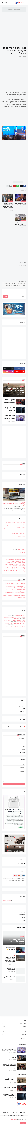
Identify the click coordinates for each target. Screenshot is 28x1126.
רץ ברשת (14, 1034)
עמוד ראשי (22, 1112)
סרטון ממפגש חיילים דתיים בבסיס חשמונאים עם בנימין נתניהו (20, 224)
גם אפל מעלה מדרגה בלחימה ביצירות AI (15, 626)
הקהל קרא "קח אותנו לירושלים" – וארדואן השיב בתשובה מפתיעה (9, 401)
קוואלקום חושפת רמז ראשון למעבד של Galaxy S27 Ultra (14, 618)
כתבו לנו (12, 1112)
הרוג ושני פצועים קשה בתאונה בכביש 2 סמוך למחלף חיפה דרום (15, 526)
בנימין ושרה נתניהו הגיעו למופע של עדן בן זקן (20, 204)
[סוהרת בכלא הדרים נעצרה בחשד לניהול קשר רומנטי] (20, 410)
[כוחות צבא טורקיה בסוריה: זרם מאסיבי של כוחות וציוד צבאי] (21, 1080)
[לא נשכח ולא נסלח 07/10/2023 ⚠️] (20, 950)
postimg (23, 920)
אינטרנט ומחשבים (14, 1023)
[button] (26, 2)
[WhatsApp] (17, 186)
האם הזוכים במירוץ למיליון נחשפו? (10, 969)
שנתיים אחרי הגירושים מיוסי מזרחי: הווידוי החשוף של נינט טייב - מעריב (15, 560)
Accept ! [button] (23, 1123)
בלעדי (23, 548)
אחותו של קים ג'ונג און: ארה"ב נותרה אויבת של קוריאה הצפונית (14, 536)
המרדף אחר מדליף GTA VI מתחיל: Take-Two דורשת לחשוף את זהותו (15, 624)
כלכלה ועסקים (14, 1032)
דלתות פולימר (21, 741)
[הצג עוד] (7, 186)
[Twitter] (21, 186)
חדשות (15, 182)
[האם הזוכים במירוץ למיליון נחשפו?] (20, 971)
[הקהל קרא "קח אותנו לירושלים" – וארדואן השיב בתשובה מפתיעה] (20, 402)
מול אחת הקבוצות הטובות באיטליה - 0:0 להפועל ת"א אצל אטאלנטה (15, 587)
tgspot (23, 749)
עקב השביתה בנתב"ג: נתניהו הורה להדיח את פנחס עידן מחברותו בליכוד (15, 590)
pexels (23, 917)
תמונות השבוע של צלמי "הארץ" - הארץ (16, 563)
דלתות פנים (22, 738)
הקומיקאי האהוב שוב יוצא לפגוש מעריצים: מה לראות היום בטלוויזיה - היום (14, 571)
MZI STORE (22, 752)
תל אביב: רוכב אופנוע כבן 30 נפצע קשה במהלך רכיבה (14, 529)
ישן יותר (4, 280)
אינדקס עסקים (21, 706)
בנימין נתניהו (18, 45)
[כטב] (21, 1058)
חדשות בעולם (14, 1029)
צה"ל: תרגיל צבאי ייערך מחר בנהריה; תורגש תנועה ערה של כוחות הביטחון (15, 533)
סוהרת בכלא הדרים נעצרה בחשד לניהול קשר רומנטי (10, 409)
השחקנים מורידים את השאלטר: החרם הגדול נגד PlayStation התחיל (15, 615)
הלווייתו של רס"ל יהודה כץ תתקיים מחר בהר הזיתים (15, 593)
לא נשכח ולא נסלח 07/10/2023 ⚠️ (10, 948)
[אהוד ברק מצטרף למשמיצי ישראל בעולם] (20, 979)
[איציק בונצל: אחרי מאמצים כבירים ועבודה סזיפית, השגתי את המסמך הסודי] (21, 1066)
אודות (17, 1112)
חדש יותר (23, 280)
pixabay (23, 912)
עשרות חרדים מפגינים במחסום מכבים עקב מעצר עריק (15, 584)
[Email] (10, 186)
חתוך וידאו (22, 711)
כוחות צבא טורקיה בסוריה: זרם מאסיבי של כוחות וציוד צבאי (9, 1079)
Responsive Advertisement (14, 10)
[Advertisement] (14, 27)
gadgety (23, 744)
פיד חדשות (22, 322)
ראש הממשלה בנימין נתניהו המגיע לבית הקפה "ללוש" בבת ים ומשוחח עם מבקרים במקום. (8, 206)
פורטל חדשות (22, 915)
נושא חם (23, 551)
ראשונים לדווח (21, 549)
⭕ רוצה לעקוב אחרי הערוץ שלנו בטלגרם (16, 727)
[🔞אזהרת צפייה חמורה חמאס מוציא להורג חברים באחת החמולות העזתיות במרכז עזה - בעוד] (20, 958)
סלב (24, 703)
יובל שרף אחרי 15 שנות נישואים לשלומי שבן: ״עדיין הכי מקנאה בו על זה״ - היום (15, 568)
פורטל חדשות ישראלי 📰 (9, 1115)
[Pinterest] (14, 186)
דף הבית (24, 45)
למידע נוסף (14, 1120)
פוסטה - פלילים (21, 719)
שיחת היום (22, 553)
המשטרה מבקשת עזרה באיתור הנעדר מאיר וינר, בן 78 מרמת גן (14, 596)
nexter (23, 747)
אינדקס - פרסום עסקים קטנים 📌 (14, 504)
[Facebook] (24, 186)
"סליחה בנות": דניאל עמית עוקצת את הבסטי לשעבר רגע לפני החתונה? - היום (15, 565)
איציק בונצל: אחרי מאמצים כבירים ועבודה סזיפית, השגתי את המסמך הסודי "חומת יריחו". (9, 1066)
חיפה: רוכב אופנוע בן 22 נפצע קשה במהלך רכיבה (15, 523)
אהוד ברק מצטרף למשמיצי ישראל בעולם (9, 977)
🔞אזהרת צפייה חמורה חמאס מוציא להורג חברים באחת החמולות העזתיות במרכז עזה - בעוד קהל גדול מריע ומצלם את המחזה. (9, 959)
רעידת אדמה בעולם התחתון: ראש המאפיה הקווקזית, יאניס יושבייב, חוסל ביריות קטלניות (9, 418)
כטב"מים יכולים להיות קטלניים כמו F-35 (9, 1056)
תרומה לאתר (6, 1112)
